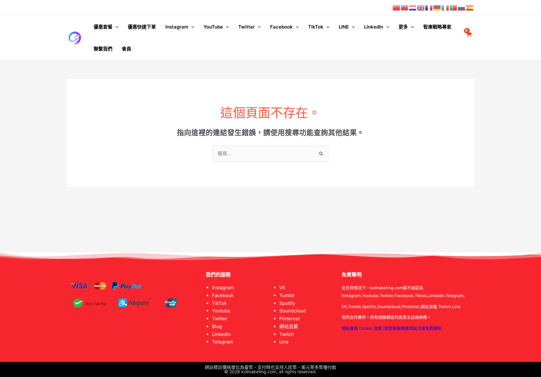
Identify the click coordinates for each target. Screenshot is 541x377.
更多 (403, 27)
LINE (344, 27)
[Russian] (462, 8)
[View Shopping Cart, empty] (468, 38)
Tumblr (287, 295)
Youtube (221, 311)
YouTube (213, 27)
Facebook (281, 27)
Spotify (287, 303)
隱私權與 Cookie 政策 (362, 328)
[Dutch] (413, 8)
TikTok (315, 27)
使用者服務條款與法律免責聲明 (412, 328)
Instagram (176, 27)
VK (282, 288)
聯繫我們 (103, 49)
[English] (421, 8)
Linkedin (221, 334)
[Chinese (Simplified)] (397, 8)
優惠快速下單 (142, 27)
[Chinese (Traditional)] (405, 8)
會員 (126, 49)
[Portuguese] (454, 8)
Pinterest (289, 319)
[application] (115, 27)
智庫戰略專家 (437, 27)
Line (284, 342)
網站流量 (288, 326)
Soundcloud (292, 311)
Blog (217, 326)
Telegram (222, 342)
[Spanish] (470, 8)
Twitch (286, 334)
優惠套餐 (103, 27)
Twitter (246, 27)
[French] (429, 8)
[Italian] (445, 8)
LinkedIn (373, 27)
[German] (437, 8)
